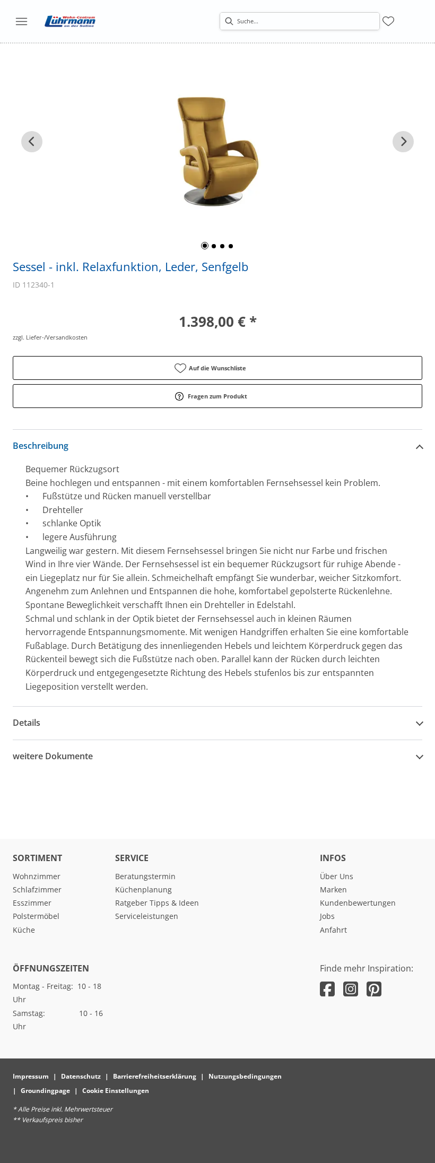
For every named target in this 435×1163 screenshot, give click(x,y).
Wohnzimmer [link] (36, 876)
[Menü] (21, 21)
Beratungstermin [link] (145, 876)
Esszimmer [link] (32, 903)
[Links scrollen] (31, 141)
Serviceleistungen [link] (146, 916)
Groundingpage (45, 1090)
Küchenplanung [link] (143, 889)
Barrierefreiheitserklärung (154, 1076)
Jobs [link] (327, 916)
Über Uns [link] (336, 876)
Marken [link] (333, 889)
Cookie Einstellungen (115, 1090)
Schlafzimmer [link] (37, 889)
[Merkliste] (388, 21)
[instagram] (350, 988)
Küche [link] (24, 930)
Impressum (31, 1076)
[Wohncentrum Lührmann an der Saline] (70, 21)
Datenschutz (81, 1076)
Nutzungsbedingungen (245, 1076)
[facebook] (327, 988)
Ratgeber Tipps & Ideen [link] (157, 903)
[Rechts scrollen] (403, 141)
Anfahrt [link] (333, 930)
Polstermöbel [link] (36, 916)
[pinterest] (374, 988)
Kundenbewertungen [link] (358, 903)
